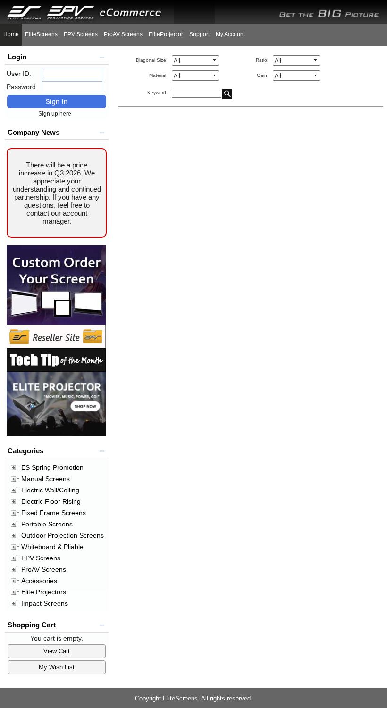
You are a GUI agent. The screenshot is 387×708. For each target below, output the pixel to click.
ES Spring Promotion (52, 467)
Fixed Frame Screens (53, 512)
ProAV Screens (123, 34)
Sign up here (57, 113)
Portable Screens (47, 524)
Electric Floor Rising (51, 501)
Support (199, 34)
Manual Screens (45, 479)
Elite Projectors (43, 592)
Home (11, 34)
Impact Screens (44, 603)
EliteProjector (166, 34)
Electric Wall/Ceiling (50, 490)
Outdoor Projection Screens (62, 535)
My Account (230, 34)
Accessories (39, 580)
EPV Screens (81, 34)
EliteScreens (41, 34)
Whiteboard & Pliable (52, 546)
